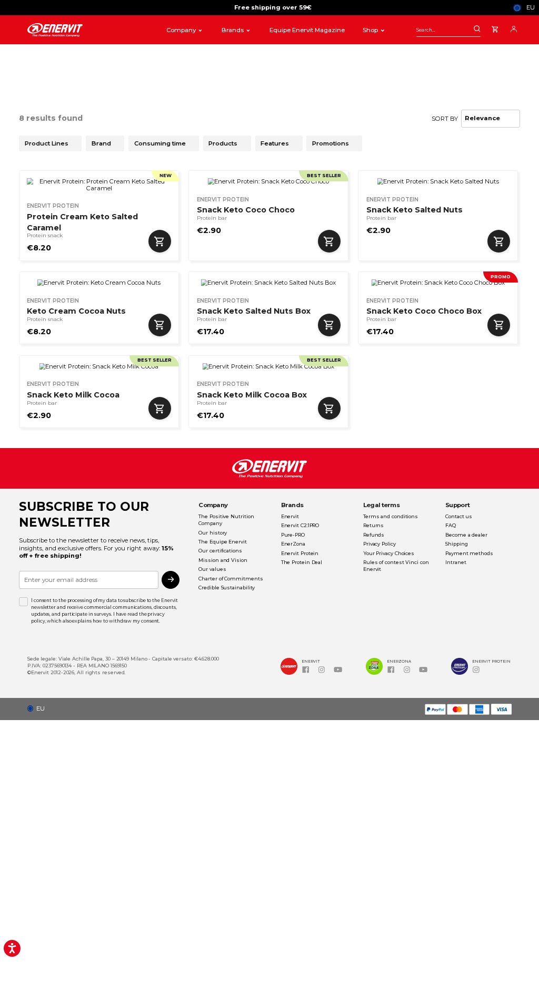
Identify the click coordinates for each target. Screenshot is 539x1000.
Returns (373, 525)
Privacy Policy (379, 544)
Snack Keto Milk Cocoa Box (252, 395)
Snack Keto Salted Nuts (414, 210)
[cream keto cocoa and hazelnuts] (99, 282)
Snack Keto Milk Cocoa (73, 395)
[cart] (494, 28)
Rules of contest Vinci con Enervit (396, 565)
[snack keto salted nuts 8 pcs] (269, 282)
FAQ (450, 525)
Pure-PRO (293, 535)
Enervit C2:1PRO (300, 525)
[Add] (159, 241)
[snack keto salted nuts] (438, 181)
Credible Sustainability (226, 587)
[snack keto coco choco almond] (269, 181)
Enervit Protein (300, 553)
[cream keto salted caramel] (99, 184)
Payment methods (469, 553)
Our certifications (220, 551)
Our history (212, 533)
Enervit (290, 516)
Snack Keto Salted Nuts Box (254, 311)
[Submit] (477, 29)
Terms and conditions (390, 516)
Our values (212, 569)
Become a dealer (466, 535)
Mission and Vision (222, 560)
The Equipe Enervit (222, 542)
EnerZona (293, 544)
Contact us (458, 516)
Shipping (456, 544)
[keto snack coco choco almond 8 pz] (438, 282)
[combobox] (448, 29)
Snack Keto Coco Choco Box (424, 311)
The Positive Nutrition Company (226, 519)
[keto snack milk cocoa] (99, 366)
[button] (39, 708)
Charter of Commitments (230, 578)
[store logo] (88, 30)
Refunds (373, 535)
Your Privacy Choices (388, 553)
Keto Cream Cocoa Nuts (76, 311)
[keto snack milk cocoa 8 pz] (269, 366)
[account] (513, 28)
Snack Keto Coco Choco (246, 210)
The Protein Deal (302, 562)
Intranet (455, 562)
